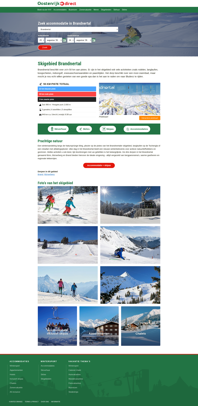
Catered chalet (75, 370)
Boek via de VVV (44, 10)
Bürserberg (49, 174)
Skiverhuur (60, 129)
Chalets (13, 383)
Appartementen (16, 370)
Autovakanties (75, 374)
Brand (40, 174)
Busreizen (73, 10)
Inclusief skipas (16, 379)
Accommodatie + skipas (99, 165)
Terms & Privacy (32, 402)
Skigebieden (106, 10)
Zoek (44, 47)
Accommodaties (60, 10)
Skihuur (116, 10)
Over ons (45, 402)
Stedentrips (73, 392)
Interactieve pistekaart (150, 118)
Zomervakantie (85, 10)
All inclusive (15, 392)
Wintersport (15, 366)
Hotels (12, 374)
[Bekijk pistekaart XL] (129, 114)
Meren (96, 10)
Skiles (124, 10)
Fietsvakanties (75, 383)
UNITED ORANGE (16, 402)
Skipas (110, 129)
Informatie (55, 402)
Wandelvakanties (76, 379)
